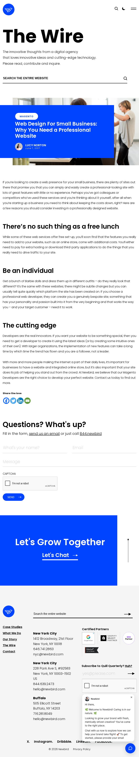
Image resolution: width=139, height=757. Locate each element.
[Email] (27, 401)
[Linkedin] (20, 401)
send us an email (44, 433)
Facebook (103, 741)
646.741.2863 (43, 649)
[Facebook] (6, 401)
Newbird (63, 749)
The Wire (9, 645)
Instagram (43, 741)
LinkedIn (83, 741)
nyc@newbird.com (48, 654)
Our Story (10, 639)
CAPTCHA (9, 474)
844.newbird (91, 433)
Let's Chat (55, 555)
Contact (9, 651)
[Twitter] (13, 401)
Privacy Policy (81, 749)
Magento (26, 116)
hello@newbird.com (49, 689)
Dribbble (64, 741)
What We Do (12, 633)
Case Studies (12, 627)
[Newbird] (8, 9)
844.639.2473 (43, 684)
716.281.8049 (42, 713)
